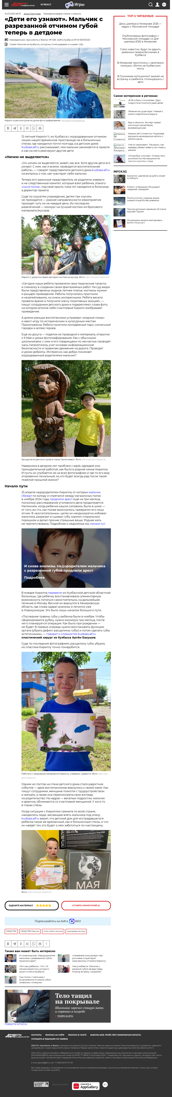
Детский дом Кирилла (73, 120)
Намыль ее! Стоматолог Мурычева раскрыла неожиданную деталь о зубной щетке (146, 136)
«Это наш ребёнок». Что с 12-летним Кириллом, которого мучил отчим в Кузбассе (34, 969)
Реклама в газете (77, 1035)
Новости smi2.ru (16, 1024)
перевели (55, 592)
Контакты (36, 1035)
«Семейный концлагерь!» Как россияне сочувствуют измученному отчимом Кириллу (89, 958)
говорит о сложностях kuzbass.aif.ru (71, 634)
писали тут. (97, 523)
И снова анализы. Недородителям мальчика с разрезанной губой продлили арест (64, 568)
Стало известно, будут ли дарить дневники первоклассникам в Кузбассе (140, 52)
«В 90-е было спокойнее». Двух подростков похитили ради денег (145, 101)
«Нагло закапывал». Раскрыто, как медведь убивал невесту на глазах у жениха (147, 147)
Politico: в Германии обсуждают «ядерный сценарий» (143, 188)
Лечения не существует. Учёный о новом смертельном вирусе (145, 112)
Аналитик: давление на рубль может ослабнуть (146, 177)
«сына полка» (31, 186)
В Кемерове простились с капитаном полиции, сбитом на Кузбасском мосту (140, 65)
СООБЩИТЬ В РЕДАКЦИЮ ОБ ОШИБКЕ (49, 1039)
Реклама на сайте (54, 1035)
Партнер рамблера (60, 1084)
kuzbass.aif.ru (31, 147)
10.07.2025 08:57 (13, 13)
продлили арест (61, 499)
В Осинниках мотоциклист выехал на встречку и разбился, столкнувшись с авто (140, 79)
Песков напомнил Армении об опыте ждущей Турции (146, 210)
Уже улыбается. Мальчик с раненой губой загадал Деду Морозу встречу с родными (87, 969)
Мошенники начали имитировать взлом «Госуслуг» (144, 221)
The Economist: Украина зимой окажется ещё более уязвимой (143, 199)
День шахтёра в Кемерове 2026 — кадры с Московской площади (140, 25)
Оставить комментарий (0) (86, 905)
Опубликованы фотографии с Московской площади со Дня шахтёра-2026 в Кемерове (140, 39)
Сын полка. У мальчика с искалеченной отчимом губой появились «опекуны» (35, 980)
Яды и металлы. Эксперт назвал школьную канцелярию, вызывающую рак (144, 125)
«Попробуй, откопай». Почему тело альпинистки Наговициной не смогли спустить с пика (146, 158)
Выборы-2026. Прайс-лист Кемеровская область (115, 1035)
